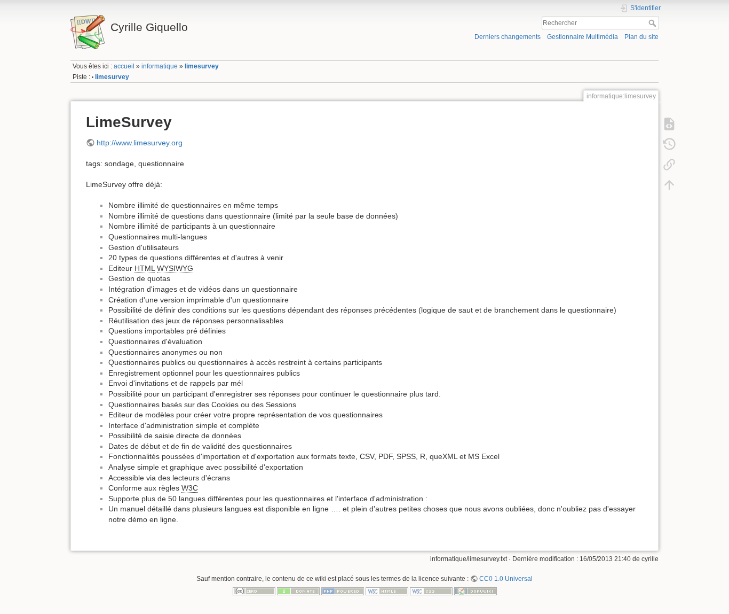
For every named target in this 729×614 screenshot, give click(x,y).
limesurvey (202, 66)
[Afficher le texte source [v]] (669, 123)
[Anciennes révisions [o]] (669, 144)
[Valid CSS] (431, 591)
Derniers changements (507, 37)
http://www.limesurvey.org (140, 142)
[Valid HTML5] (387, 591)
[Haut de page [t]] (669, 184)
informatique (159, 66)
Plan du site (641, 37)
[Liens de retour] (669, 164)
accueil (124, 66)
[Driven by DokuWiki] (475, 591)
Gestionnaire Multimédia (582, 37)
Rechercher (653, 23)
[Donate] (298, 591)
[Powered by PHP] (342, 591)
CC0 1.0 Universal (506, 578)
